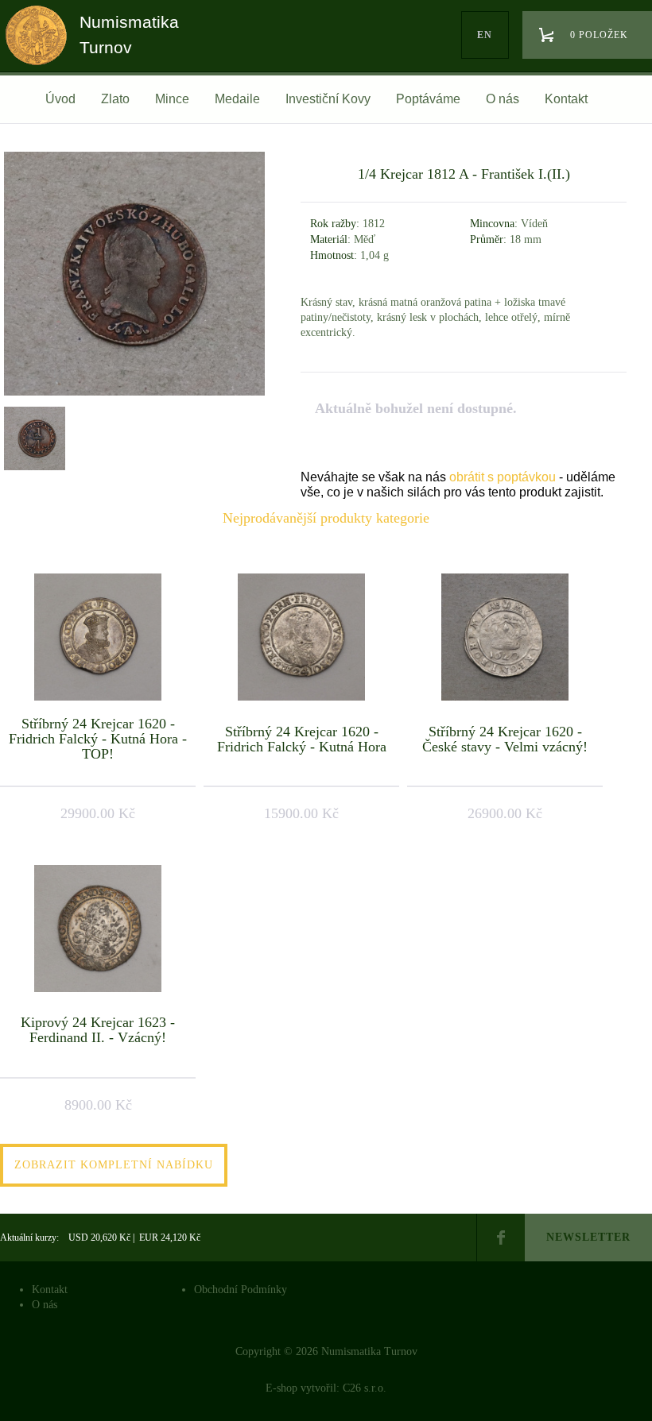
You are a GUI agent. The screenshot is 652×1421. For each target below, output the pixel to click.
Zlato (115, 99)
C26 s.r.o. (364, 1388)
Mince (172, 99)
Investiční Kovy (328, 99)
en (484, 35)
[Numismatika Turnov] (39, 50)
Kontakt (566, 99)
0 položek (599, 35)
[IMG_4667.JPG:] (134, 395)
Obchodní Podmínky (240, 1290)
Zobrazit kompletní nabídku (113, 1165)
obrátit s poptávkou (502, 477)
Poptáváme (428, 99)
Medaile (237, 99)
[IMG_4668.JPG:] (32, 442)
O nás (502, 99)
